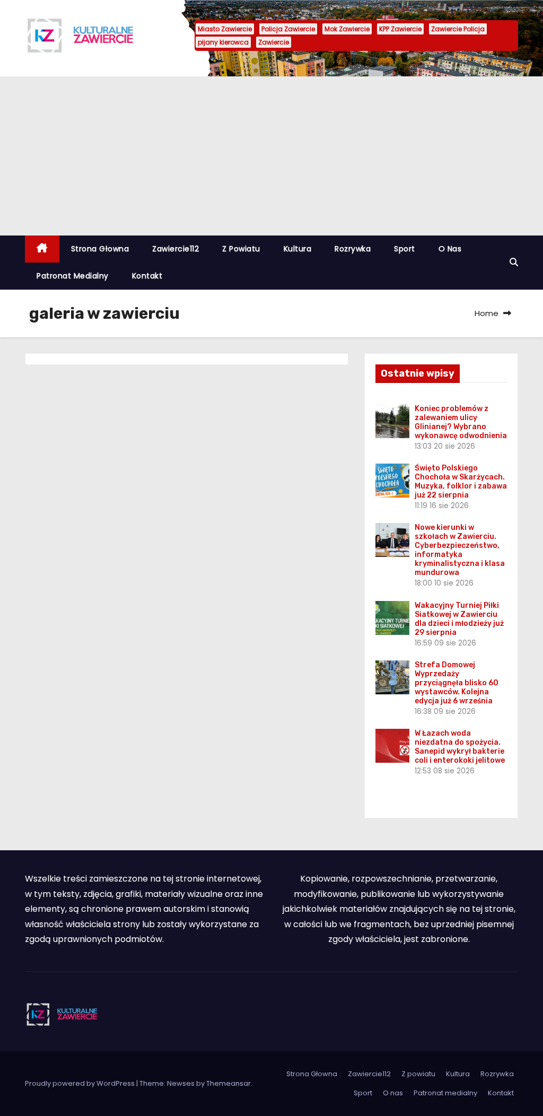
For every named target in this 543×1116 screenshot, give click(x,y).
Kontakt (147, 276)
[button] (514, 262)
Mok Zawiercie (347, 28)
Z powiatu (241, 248)
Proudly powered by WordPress (80, 1083)
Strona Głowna (100, 248)
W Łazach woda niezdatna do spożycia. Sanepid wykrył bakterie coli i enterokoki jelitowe (460, 747)
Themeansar (228, 1083)
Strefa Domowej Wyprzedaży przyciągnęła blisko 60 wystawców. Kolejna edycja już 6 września (456, 682)
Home (486, 313)
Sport (404, 248)
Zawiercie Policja (458, 28)
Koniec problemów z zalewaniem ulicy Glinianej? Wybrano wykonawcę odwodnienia (461, 422)
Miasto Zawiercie (225, 28)
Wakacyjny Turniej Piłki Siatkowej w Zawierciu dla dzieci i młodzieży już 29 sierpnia (459, 619)
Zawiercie (273, 42)
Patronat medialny (73, 276)
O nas (450, 248)
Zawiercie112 (175, 248)
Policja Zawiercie (288, 28)
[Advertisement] (271, 156)
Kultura (298, 248)
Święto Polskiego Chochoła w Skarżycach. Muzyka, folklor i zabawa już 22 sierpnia (461, 482)
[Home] (42, 249)
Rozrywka (353, 248)
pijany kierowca (223, 42)
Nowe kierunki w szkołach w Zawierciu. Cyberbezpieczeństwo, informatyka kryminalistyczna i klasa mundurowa (460, 550)
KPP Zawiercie (400, 28)
